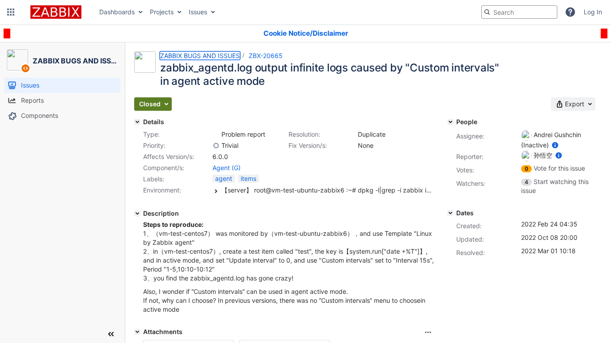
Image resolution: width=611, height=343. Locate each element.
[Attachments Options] (428, 332)
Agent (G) (226, 168)
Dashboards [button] (117, 12)
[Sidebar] (111, 334)
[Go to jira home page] (56, 12)
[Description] (137, 213)
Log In (593, 12)
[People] (450, 122)
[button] (10, 12)
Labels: (153, 179)
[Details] (137, 122)
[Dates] (450, 213)
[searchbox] (519, 12)
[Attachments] (137, 332)
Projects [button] (162, 12)
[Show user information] (555, 145)
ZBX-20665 (266, 55)
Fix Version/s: (308, 145)
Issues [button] (198, 12)
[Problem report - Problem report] (216, 134)
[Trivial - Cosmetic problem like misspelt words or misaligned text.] (216, 145)
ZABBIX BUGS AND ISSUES (200, 55)
